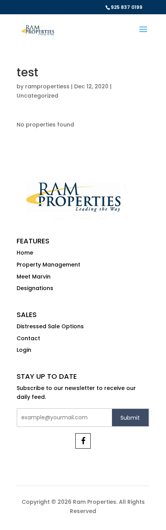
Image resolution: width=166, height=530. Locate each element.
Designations (35, 288)
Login (24, 350)
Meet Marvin (34, 276)
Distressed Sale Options (50, 326)
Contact (28, 338)
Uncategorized (37, 96)
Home (25, 253)
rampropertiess (47, 86)
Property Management (48, 264)
